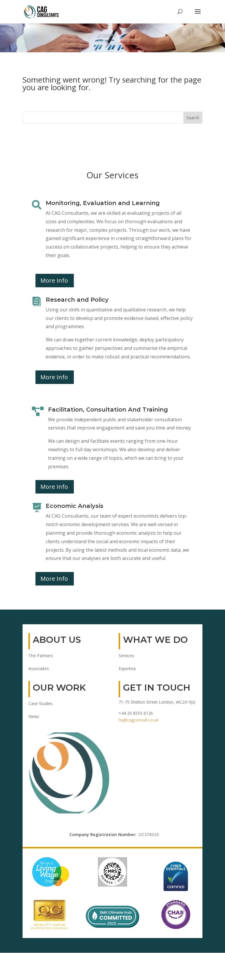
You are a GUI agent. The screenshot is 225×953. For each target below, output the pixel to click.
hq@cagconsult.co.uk (138, 720)
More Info (54, 280)
